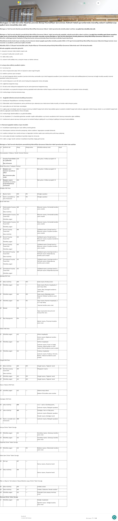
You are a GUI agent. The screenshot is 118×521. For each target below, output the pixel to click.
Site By (23, 516)
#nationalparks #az (29, 3)
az (93, 3)
